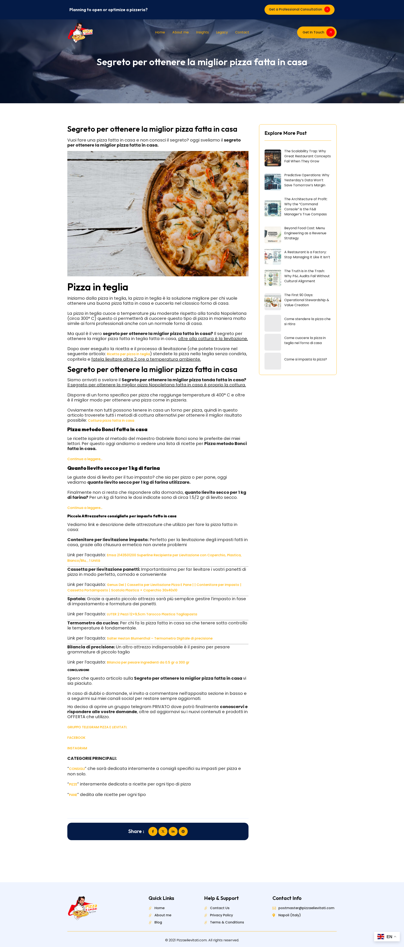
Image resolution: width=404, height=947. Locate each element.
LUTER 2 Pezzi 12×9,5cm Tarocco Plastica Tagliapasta (152, 614)
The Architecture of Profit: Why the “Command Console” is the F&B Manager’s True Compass (305, 207)
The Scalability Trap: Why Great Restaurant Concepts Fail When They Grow (307, 156)
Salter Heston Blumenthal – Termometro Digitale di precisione (160, 638)
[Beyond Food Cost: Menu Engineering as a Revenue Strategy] (272, 234)
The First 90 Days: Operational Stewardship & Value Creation (306, 300)
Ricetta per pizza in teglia (128, 354)
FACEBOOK (76, 737)
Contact (242, 32)
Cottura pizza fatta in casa (111, 420)
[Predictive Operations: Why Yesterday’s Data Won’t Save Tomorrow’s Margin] (272, 182)
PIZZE (73, 784)
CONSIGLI (77, 768)
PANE (73, 794)
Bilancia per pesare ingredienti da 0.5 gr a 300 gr (148, 662)
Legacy (222, 32)
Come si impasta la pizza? (305, 359)
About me (180, 32)
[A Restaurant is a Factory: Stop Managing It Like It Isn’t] (272, 256)
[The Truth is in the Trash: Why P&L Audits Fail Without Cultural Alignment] (272, 277)
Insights (202, 32)
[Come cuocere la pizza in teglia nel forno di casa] (272, 342)
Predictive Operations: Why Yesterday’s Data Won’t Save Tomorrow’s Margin (306, 180)
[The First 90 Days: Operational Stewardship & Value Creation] (272, 301)
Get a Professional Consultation (295, 9)
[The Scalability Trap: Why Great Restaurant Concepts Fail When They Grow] (272, 158)
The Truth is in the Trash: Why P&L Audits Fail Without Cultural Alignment (307, 276)
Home (160, 32)
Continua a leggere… (84, 459)
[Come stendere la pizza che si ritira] (272, 323)
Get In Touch (313, 32)
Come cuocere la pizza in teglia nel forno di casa (305, 340)
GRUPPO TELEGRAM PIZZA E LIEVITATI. (97, 727)
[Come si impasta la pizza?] (272, 361)
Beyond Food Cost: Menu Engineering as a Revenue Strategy (305, 233)
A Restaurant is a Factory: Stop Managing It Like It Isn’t (307, 255)
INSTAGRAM (77, 748)
